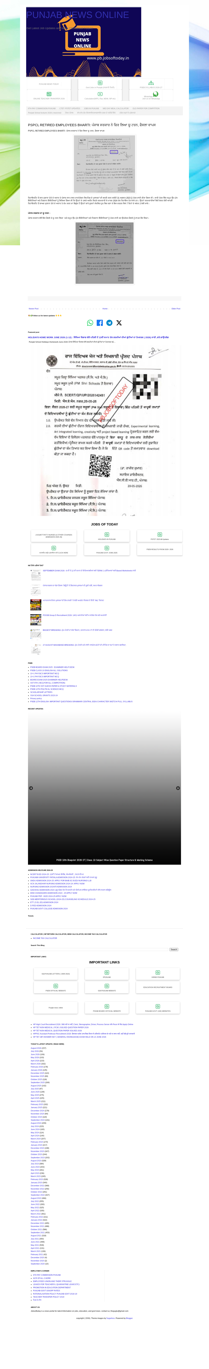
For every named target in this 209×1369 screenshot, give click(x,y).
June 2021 (35, 1242)
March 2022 (36, 1214)
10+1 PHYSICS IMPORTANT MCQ (44, 673)
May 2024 (35, 1133)
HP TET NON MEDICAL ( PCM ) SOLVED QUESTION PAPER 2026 (61, 1027)
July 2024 (35, 1126)
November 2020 (37, 1261)
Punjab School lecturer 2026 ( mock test (44, 113)
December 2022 (37, 1186)
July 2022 (35, 1201)
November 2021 (37, 1226)
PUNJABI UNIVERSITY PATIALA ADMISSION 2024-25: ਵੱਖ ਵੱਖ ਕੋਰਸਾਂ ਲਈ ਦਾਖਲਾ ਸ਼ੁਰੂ (63, 877)
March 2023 (36, 1176)
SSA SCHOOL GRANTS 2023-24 (44, 695)
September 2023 (38, 1158)
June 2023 (35, 1167)
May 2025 (35, 1095)
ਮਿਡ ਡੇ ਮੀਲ (37, 1300)
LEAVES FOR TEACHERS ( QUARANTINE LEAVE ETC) (56, 1284)
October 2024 (36, 1117)
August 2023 (36, 1161)
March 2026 (36, 1064)
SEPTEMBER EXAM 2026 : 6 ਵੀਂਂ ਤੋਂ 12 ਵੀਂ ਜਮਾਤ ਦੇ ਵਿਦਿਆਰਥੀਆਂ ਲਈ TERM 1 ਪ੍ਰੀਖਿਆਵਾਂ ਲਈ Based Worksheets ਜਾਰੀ (89, 571)
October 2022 (36, 1192)
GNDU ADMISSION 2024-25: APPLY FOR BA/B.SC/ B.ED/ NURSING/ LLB (60, 881)
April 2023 (35, 1173)
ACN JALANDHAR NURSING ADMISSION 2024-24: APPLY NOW (57, 884)
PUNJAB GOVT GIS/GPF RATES (46, 1291)
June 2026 (35, 1054)
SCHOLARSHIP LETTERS (41, 692)
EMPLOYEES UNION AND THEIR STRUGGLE (52, 1281)
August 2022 (36, 1198)
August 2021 (36, 1236)
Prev (31, 788)
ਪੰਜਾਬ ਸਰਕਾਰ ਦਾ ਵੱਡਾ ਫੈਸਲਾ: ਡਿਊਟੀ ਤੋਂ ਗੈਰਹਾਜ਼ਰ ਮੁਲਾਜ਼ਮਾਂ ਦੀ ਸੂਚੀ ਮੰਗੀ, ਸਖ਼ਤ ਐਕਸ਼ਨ (73, 585)
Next (178, 788)
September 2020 (38, 1264)
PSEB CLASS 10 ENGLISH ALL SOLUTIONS (49, 670)
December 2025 (37, 1073)
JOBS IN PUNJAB (91, 108)
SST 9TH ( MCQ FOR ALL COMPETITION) (47, 683)
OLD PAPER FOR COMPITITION (146, 108)
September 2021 (38, 1233)
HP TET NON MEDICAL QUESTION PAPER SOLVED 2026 (57, 1031)
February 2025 (37, 1104)
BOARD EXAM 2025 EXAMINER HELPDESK (49, 680)
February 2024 (37, 1142)
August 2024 (36, 1123)
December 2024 (37, 1111)
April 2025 (35, 1098)
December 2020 (37, 1257)
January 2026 (36, 1070)
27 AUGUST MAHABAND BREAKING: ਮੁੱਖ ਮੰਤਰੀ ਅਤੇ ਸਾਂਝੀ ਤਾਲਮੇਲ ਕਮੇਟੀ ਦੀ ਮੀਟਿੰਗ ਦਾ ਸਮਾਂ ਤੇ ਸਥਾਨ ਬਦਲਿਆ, (84, 645)
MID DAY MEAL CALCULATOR (116, 108)
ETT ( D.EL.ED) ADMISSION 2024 (44, 902)
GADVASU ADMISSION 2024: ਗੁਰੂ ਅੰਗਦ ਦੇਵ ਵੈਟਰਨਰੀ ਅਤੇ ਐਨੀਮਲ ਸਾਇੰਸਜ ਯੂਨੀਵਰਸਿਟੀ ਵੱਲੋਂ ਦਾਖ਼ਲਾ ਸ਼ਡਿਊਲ (70, 890)
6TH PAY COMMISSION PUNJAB (42, 108)
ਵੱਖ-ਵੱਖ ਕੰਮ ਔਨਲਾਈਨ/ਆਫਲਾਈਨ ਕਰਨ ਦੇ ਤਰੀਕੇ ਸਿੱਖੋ (96, 113)
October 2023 (36, 1154)
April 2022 (35, 1211)
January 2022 (36, 1220)
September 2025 (38, 1082)
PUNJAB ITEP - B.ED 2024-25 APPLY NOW (48, 896)
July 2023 (35, 1164)
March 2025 (36, 1101)
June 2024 (35, 1129)
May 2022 (35, 1208)
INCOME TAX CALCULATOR (45, 938)
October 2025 (36, 1079)
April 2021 (35, 1248)
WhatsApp (151, 97)
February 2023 (37, 1179)
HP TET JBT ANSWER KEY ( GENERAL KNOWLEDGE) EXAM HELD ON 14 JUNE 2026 (69, 1037)
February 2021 (37, 1254)
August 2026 (36, 1048)
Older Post (176, 309)
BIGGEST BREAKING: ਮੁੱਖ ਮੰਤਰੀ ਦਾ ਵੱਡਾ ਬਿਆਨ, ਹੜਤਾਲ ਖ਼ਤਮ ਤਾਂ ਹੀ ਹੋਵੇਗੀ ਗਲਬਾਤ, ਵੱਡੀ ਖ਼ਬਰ (77, 630)
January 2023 (36, 1183)
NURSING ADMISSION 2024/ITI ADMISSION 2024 (51, 887)
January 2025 (36, 1107)
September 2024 (38, 1120)
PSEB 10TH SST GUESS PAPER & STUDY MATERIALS (53, 686)
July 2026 (35, 1051)
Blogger (129, 1318)
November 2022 (37, 1189)
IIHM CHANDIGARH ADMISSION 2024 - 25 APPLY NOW (53, 893)
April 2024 (35, 1136)
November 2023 (37, 1151)
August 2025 (36, 1086)
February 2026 (37, 1067)
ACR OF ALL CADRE (42, 1278)
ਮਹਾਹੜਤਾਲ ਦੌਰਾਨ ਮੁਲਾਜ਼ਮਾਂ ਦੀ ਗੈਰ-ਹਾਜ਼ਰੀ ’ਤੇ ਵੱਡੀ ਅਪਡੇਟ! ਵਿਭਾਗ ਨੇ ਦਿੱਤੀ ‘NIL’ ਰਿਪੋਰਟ (73, 600)
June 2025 (35, 1092)
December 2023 (37, 1148)
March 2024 (36, 1139)
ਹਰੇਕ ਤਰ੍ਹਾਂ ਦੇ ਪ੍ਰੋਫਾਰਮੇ (127, 113)
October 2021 (36, 1229)
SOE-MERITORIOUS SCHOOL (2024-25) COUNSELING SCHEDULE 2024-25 (62, 899)
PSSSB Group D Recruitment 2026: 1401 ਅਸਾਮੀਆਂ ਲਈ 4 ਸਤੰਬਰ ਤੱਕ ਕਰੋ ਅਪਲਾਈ (75, 615)
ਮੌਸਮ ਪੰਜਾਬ (69, 113)
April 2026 (35, 1061)
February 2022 (37, 1217)
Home (105, 309)
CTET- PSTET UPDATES (70, 108)
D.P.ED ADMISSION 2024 (40, 906)
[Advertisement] (92, 1347)
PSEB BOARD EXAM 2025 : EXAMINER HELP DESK (52, 667)
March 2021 (36, 1251)
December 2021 (37, 1223)
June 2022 (35, 1204)
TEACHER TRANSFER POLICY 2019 (48, 1297)
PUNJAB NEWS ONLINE (77, 15)
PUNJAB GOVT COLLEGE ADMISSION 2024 (49, 909)
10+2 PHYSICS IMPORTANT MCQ (44, 677)
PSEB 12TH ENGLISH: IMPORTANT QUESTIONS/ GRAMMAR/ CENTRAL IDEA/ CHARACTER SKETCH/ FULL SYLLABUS (81, 702)
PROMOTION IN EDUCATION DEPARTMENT (52, 1288)
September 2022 (38, 1195)
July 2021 (35, 1239)
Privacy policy (36, 698)
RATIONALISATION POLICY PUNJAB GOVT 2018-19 (55, 1294)
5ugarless (110, 1318)
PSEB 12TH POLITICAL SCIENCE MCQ (46, 689)
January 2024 (36, 1145)
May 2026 (35, 1057)
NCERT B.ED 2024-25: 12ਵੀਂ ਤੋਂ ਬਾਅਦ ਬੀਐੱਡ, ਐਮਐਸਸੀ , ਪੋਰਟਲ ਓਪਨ (57, 874)
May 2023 (35, 1170)
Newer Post (33, 309)
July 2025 (35, 1089)
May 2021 (35, 1245)
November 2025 (37, 1076)
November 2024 (37, 1114)
